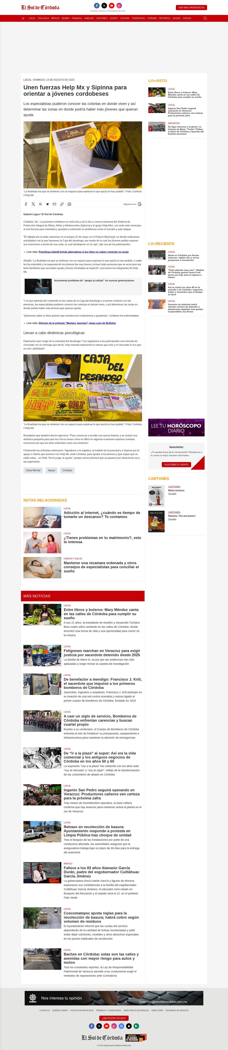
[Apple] (129, 1026)
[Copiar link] (61, 204)
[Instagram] (119, 5)
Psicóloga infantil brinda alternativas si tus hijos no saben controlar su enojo (84, 252)
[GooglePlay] (136, 1026)
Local (32, 18)
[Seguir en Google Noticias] (139, 204)
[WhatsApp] (40, 204)
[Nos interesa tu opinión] (114, 998)
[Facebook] (97, 5)
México (55, 18)
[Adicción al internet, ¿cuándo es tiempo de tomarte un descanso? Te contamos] (42, 517)
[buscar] (205, 18)
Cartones (101, 18)
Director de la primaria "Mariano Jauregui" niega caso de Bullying (77, 323)
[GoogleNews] (121, 1026)
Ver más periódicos (191, 7)
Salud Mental (33, 470)
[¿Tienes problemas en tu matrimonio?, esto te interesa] (42, 542)
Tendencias (138, 18)
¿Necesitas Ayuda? (114, 1018)
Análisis (89, 18)
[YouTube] (111, 5)
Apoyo (51, 470)
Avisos (176, 18)
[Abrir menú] (23, 18)
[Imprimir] (69, 204)
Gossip (114, 18)
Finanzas (77, 18)
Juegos (187, 18)
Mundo (65, 18)
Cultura (124, 18)
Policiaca (43, 18)
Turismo (152, 18)
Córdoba (67, 470)
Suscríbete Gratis (176, 464)
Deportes (164, 18)
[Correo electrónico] (54, 204)
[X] (104, 5)
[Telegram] (47, 204)
